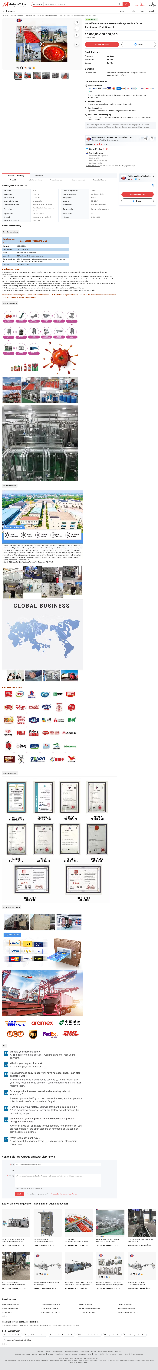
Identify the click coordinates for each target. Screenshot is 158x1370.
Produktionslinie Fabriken (12, 1335)
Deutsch (74, 1354)
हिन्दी (107, 1354)
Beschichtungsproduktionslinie (134, 1335)
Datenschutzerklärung (71, 1351)
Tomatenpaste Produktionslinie (89, 1308)
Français (50, 1354)
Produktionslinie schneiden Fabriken (62, 1335)
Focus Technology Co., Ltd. (77, 1358)
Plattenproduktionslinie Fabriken (89, 1335)
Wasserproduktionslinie (10, 1308)
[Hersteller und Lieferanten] (14, 4)
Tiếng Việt (127, 1354)
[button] (110, 180)
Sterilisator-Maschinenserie (50, 1312)
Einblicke (117, 1351)
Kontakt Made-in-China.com (88, 1351)
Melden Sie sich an (93, 166)
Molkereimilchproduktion (10, 1304)
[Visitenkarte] (153, 185)
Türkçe (120, 1354)
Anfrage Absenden (102, 44)
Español (34, 1354)
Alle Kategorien (10, 11)
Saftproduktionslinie (85, 1304)
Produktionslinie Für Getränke (50, 1308)
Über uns (40, 1351)
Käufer (122, 11)
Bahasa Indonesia (138, 1354)
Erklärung (48, 1351)
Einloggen (152, 6)
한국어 (95, 1354)
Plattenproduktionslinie (112, 1335)
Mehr (4, 1344)
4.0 (129, 179)
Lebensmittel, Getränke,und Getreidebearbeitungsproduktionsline (77, 15)
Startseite (5, 15)
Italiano (67, 1354)
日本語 (102, 1354)
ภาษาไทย (113, 1354)
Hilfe (133, 11)
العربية (89, 1354)
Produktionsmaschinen (17, 15)
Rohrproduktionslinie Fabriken (35, 1335)
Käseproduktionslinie (124, 1304)
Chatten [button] (140, 44)
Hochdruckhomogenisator (88, 1312)
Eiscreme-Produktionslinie (126, 1308)
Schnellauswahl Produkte (105, 1351)
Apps (141, 11)
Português (42, 1354)
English (28, 1354)
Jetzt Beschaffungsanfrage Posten (64, 1194)
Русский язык (59, 1354)
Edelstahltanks (7, 1312)
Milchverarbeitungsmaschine (127, 1312)
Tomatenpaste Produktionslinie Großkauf (17, 1340)
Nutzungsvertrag (58, 1351)
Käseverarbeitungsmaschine (50, 1304)
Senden (19, 1194)
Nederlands (82, 1354)
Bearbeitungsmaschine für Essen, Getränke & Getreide (41, 15)
